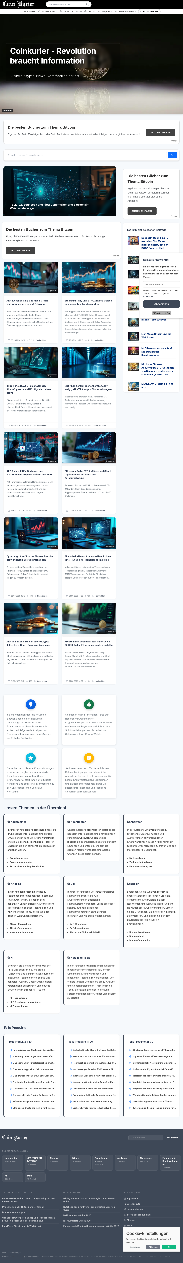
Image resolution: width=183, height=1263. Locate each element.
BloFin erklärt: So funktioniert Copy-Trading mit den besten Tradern (28, 1200)
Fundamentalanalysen (140, 866)
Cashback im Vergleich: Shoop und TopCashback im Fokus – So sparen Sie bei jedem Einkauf (28, 1219)
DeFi (73, 883)
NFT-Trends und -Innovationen (25, 1002)
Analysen (136, 821)
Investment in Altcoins (21, 932)
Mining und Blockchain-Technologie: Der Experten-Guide (89, 1200)
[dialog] (151, 1239)
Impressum (132, 1198)
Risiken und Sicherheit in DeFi (85, 932)
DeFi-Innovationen (79, 928)
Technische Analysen (140, 862)
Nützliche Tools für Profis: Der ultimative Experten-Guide (89, 1208)
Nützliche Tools (80, 957)
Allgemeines (18, 821)
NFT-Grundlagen (18, 998)
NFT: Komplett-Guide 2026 (77, 1221)
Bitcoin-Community (139, 940)
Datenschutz (133, 1204)
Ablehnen (153, 1247)
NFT (13, 957)
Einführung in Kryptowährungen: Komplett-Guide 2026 (91, 1226)
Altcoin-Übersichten (20, 924)
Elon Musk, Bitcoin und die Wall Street (21, 1226)
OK (169, 1247)
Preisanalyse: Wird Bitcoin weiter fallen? (23, 1207)
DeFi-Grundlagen (78, 924)
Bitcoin (134, 883)
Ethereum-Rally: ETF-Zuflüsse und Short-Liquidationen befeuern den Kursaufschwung (88, 474)
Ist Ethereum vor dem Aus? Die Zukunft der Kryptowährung (156, 352)
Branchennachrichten (21, 862)
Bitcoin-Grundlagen (139, 932)
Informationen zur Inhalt (138, 1215)
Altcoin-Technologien (21, 928)
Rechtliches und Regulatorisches (27, 866)
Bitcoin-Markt (136, 936)
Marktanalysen (137, 858)
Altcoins (15, 883)
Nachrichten (41, 340)
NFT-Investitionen (19, 1006)
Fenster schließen (163, 313)
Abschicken (161, 303)
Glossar (130, 1220)
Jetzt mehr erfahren (160, 132)
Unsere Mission (134, 1209)
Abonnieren (172, 1137)
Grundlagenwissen (19, 858)
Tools (129, 1225)
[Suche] (87, 4)
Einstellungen (135, 1247)
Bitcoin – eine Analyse (153, 319)
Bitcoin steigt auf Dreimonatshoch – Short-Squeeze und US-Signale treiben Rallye (28, 389)
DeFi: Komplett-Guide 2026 (77, 1215)
